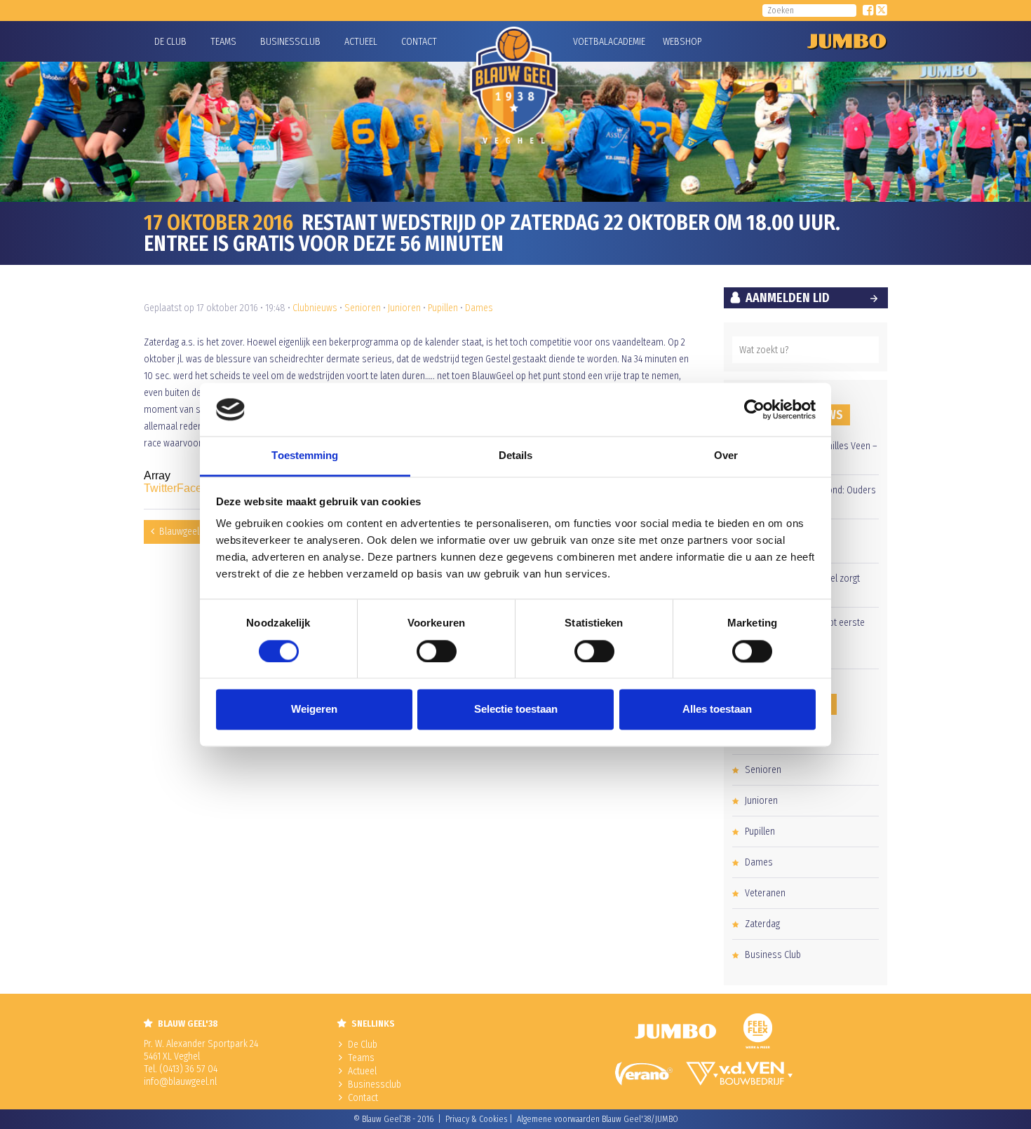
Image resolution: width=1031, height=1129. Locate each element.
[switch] (437, 651)
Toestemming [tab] (304, 456)
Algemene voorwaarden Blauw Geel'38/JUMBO (597, 1119)
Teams (223, 42)
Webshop (680, 42)
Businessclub (290, 42)
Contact (419, 42)
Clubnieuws (314, 308)
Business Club (773, 955)
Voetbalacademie (590, 42)
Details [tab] (516, 456)
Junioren (404, 308)
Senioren (362, 308)
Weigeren (314, 710)
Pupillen (443, 308)
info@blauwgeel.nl (180, 1082)
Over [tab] (726, 456)
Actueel (360, 42)
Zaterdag (762, 924)
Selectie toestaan (516, 710)
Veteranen (765, 893)
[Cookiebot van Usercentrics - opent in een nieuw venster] (754, 409)
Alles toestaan (717, 710)
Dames (479, 308)
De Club (170, 42)
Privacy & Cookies (476, 1119)
